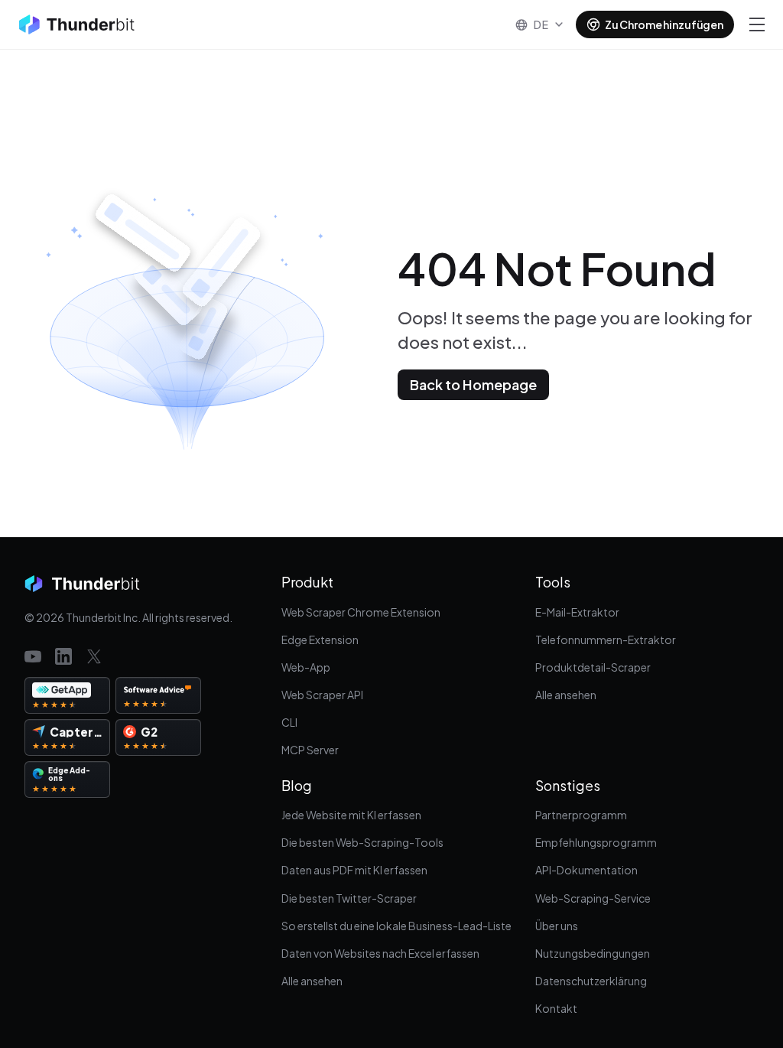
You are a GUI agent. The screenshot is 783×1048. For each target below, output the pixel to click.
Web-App (305, 667)
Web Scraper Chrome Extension (360, 612)
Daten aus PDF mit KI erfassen (354, 870)
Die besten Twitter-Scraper (349, 898)
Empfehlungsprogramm (596, 842)
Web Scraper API (322, 694)
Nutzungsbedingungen (592, 953)
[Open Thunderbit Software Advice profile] (158, 695)
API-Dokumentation (586, 870)
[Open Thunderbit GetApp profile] (67, 695)
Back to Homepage (473, 384)
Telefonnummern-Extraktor (605, 639)
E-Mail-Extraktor (577, 612)
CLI (289, 722)
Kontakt (556, 1008)
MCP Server (310, 750)
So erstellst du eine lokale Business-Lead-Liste (396, 925)
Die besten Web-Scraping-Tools (362, 842)
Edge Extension (320, 639)
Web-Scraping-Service (593, 898)
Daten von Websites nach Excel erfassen (380, 953)
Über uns (556, 925)
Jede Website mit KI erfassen (351, 815)
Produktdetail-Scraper (593, 667)
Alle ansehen (565, 694)
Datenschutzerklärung (591, 981)
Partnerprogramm (581, 815)
